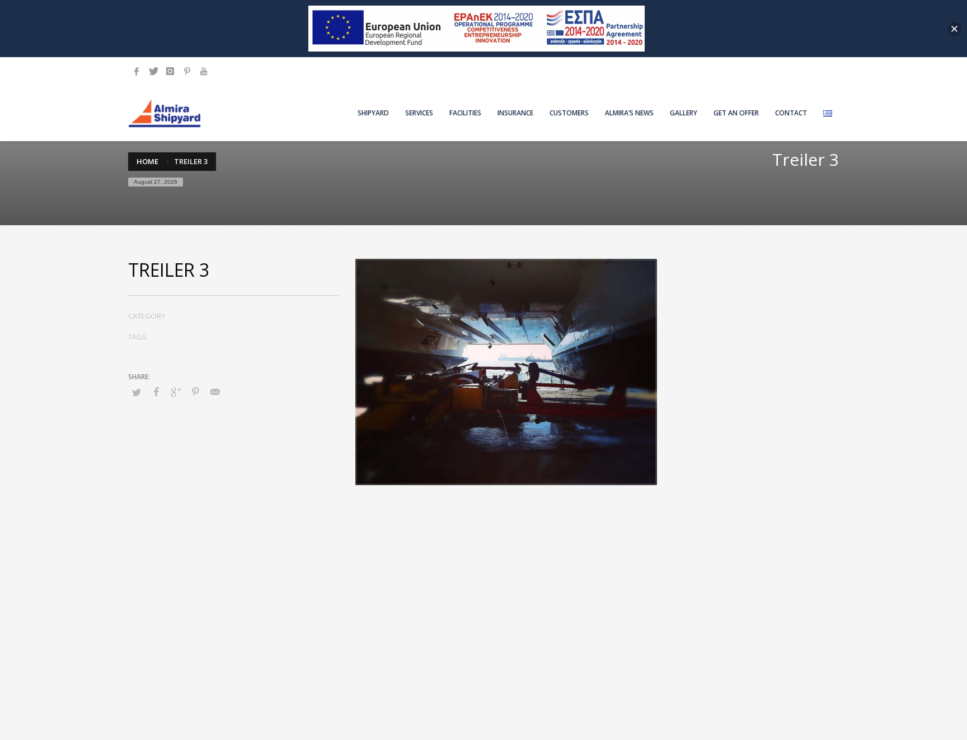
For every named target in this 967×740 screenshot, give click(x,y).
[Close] (954, 29)
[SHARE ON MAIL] (214, 391)
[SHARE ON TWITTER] (136, 392)
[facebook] (136, 71)
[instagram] (170, 71)
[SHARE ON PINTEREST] (195, 391)
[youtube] (203, 71)
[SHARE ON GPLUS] (175, 391)
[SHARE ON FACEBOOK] (156, 391)
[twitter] (153, 71)
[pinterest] (187, 71)
